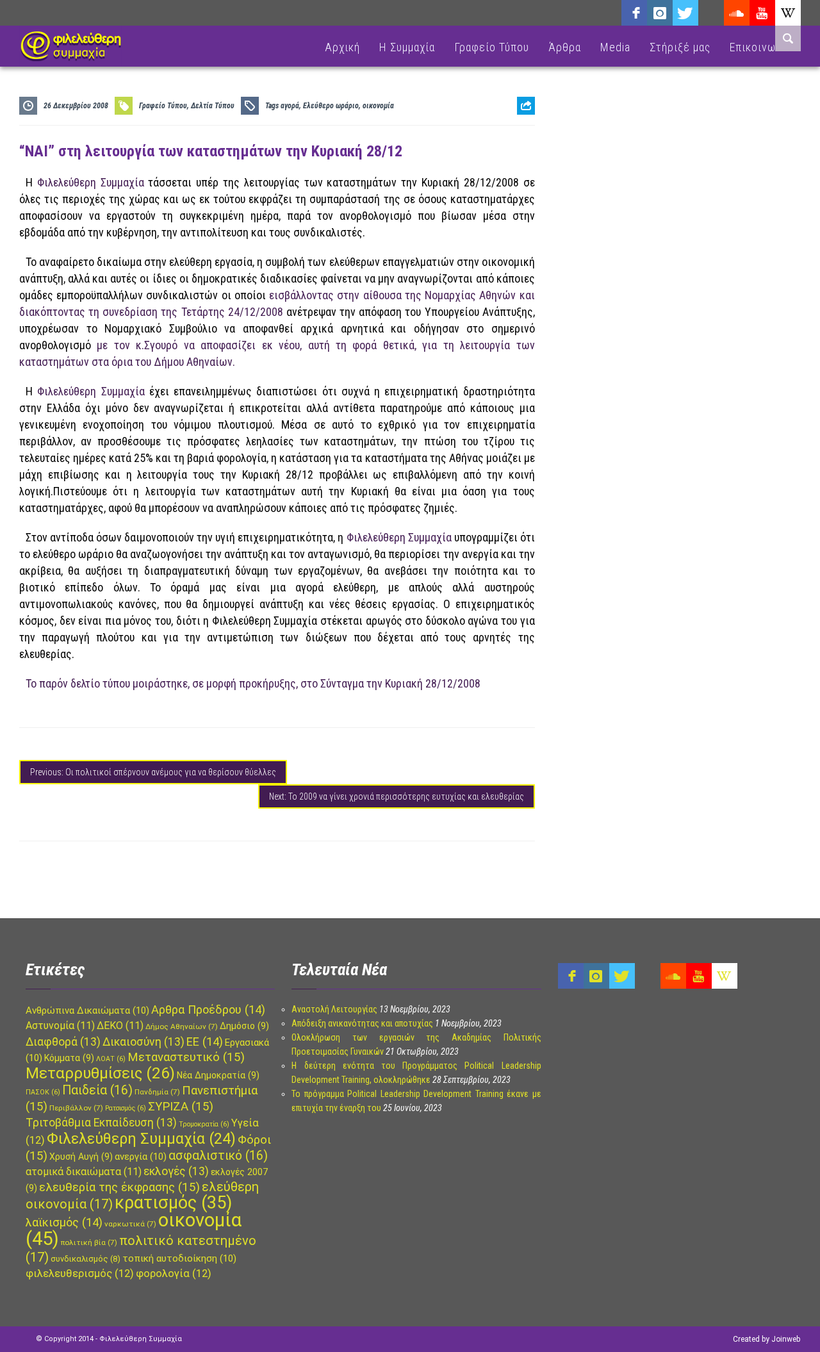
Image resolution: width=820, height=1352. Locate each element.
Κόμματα (69, 1058)
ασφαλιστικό (218, 1155)
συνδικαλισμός (85, 1259)
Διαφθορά (63, 1041)
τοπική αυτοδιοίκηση (179, 1258)
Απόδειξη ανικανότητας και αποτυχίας (362, 1023)
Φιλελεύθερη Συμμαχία (90, 391)
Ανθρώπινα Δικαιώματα (87, 1010)
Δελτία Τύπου (212, 105)
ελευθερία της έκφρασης (119, 1187)
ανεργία (141, 1156)
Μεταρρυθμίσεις (100, 1073)
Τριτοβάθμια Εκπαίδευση (101, 1122)
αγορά (290, 105)
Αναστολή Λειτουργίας (334, 1009)
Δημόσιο (244, 1026)
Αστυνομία (60, 1025)
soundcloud (737, 13)
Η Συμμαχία (407, 47)
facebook (634, 13)
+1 (526, 177)
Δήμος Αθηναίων (181, 1026)
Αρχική (342, 47)
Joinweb (785, 1339)
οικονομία (378, 105)
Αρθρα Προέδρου (208, 1009)
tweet (521, 157)
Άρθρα (564, 47)
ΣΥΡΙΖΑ (180, 1107)
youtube (762, 13)
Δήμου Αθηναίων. (194, 361)
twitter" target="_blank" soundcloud (685, 13)
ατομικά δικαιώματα (84, 1172)
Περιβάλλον (76, 1107)
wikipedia (788, 13)
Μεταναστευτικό (186, 1057)
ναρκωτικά (130, 1223)
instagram (660, 13)
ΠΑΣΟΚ (43, 1092)
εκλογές (176, 1171)
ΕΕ (204, 1041)
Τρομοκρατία (204, 1124)
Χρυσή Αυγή (81, 1156)
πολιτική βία (89, 1242)
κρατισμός (173, 1202)
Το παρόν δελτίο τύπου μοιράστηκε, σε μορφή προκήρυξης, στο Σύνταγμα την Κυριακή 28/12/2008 (254, 683)
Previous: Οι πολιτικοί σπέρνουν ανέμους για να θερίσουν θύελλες (153, 772)
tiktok (711, 13)
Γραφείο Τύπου (491, 47)
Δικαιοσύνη (143, 1041)
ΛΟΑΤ (111, 1059)
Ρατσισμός (125, 1108)
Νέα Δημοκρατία (218, 1075)
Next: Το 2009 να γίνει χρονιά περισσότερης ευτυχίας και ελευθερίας (396, 796)
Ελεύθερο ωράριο (331, 105)
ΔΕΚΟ (120, 1025)
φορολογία (173, 1273)
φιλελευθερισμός (80, 1273)
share (521, 137)
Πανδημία (157, 1091)
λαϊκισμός (64, 1222)
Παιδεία (97, 1090)
